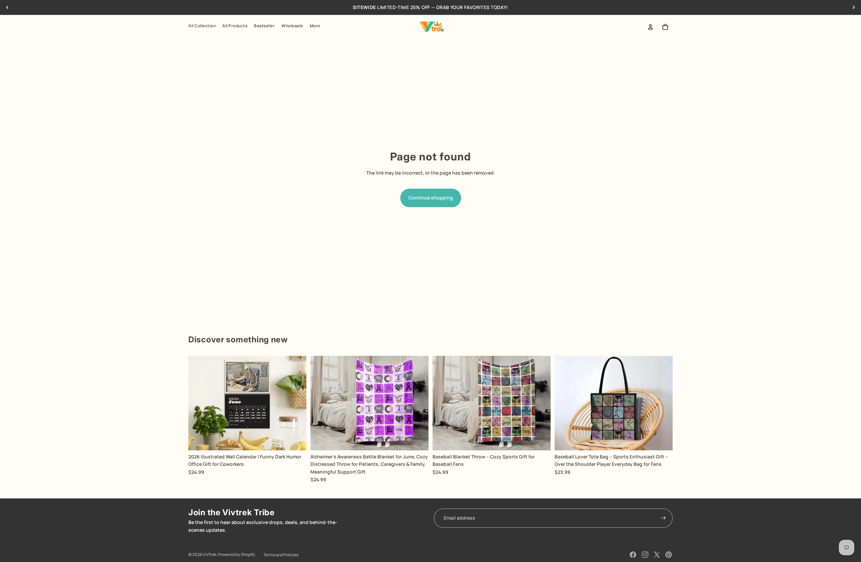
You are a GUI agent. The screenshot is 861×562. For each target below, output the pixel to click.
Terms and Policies (280, 555)
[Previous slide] (7, 7)
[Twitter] (657, 555)
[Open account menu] (650, 27)
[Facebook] (633, 555)
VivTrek (209, 554)
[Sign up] (663, 518)
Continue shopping (430, 197)
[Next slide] (853, 7)
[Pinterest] (669, 555)
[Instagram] (645, 555)
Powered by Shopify (236, 554)
